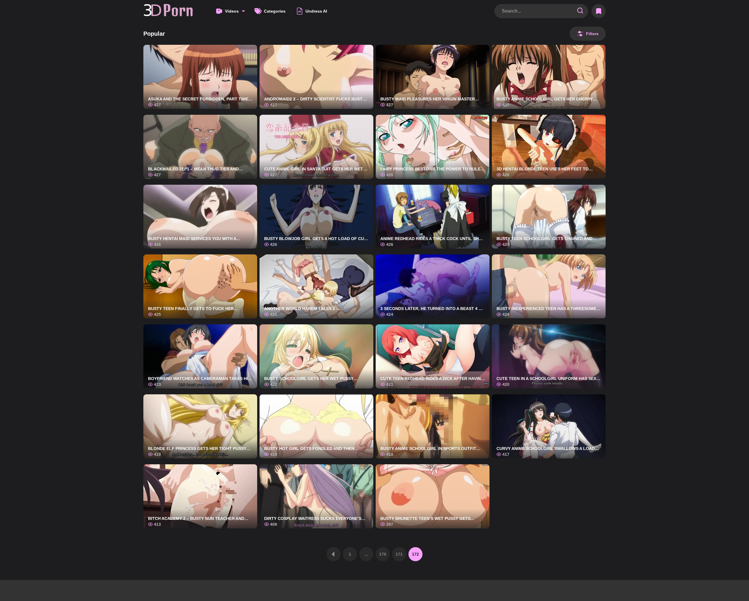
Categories (275, 11)
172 (415, 554)
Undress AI (316, 11)
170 (382, 554)
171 (399, 554)
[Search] (580, 11)
